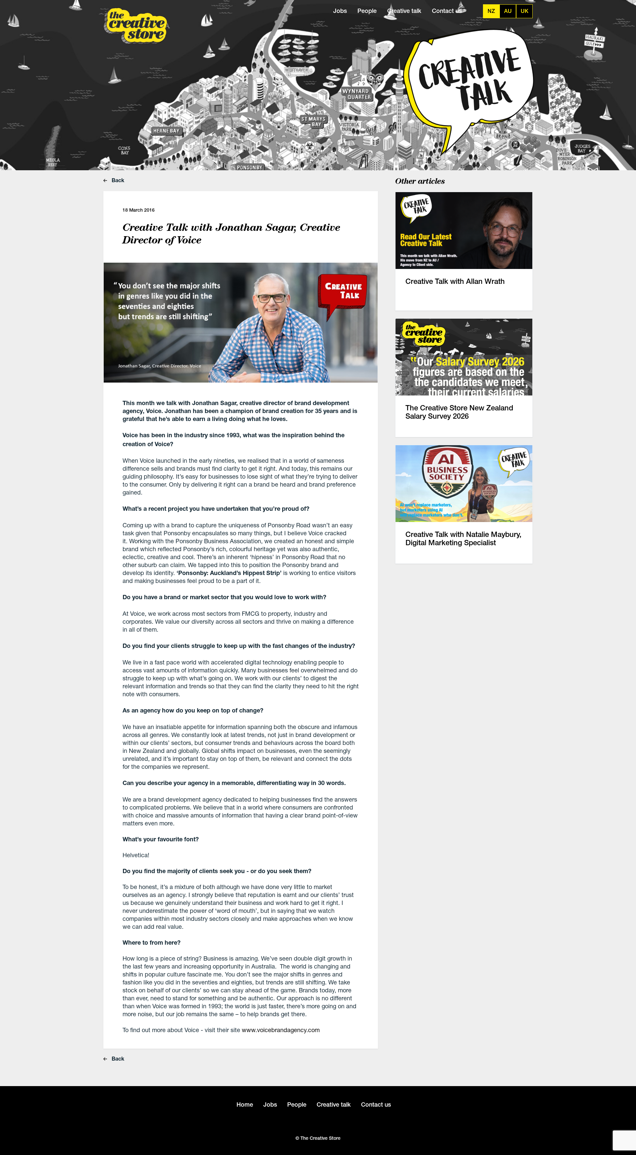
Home (245, 1104)
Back (117, 180)
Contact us (447, 10)
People (367, 10)
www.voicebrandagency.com (281, 1029)
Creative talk (404, 10)
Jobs (340, 10)
